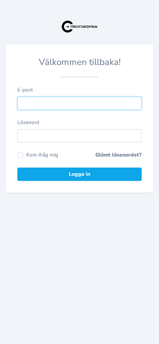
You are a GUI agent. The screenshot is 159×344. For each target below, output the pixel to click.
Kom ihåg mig (42, 154)
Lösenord (28, 122)
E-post (25, 89)
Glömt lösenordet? (118, 154)
